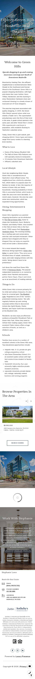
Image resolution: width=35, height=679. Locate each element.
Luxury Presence (23, 656)
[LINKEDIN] (22, 650)
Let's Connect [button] (17, 558)
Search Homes (17, 443)
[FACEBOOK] (12, 650)
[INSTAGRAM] (17, 650)
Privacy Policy (26, 666)
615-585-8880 (11, 591)
